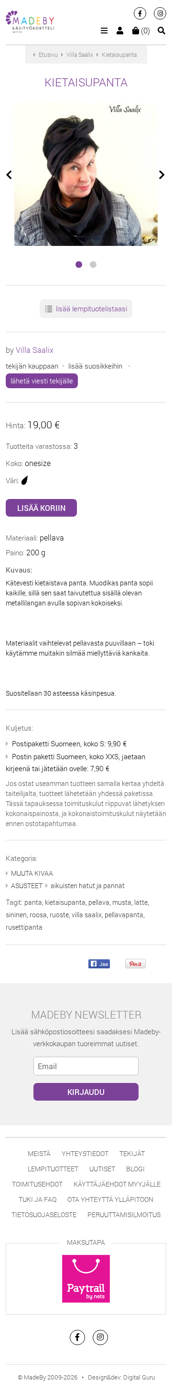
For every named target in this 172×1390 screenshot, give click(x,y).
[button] (79, 264)
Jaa (103, 963)
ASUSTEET (27, 885)
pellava (98, 902)
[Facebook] (140, 13)
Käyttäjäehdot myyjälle (117, 1183)
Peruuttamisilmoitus (124, 1214)
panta (33, 902)
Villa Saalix (35, 350)
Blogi (135, 1168)
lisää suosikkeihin (95, 366)
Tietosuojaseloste (43, 1214)
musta (121, 902)
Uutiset (102, 1168)
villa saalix (87, 914)
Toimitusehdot (37, 1183)
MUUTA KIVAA (32, 873)
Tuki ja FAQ (37, 1199)
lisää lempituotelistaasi (90, 308)
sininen (16, 914)
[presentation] (9, 175)
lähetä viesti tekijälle (42, 380)
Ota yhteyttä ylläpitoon (110, 1199)
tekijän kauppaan (32, 366)
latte (141, 902)
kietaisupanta (65, 902)
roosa (38, 914)
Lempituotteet (53, 1168)
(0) (144, 30)
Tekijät (132, 1153)
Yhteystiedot (85, 1153)
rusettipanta (24, 927)
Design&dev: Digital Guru (121, 1377)
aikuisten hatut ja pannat (88, 885)
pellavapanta (124, 914)
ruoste (59, 914)
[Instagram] (160, 13)
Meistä (39, 1153)
